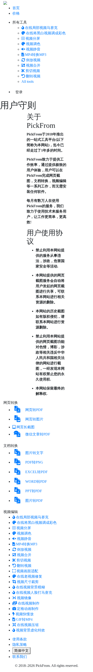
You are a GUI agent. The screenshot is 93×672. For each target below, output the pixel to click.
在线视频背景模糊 (30, 587)
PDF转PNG (34, 462)
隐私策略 (19, 644)
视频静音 (33, 49)
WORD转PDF (36, 481)
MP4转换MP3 (35, 55)
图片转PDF (34, 500)
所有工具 (19, 22)
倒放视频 (33, 60)
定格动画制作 (28, 609)
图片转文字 (34, 453)
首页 (16, 8)
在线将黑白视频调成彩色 (46, 33)
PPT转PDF (33, 491)
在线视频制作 (29, 603)
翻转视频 (33, 76)
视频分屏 (33, 38)
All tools (27, 81)
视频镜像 (24, 598)
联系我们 (19, 657)
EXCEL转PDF (36, 472)
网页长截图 (25, 427)
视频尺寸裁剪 (28, 582)
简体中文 (21, 650)
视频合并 (33, 65)
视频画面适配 (27, 571)
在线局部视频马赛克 (41, 28)
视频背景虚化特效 (30, 630)
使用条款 (19, 639)
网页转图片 (34, 419)
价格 (16, 13)
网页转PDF (34, 410)
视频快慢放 (25, 614)
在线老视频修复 (29, 576)
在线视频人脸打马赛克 (34, 592)
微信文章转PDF (37, 434)
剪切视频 (33, 71)
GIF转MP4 (24, 619)
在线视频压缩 (28, 625)
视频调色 (33, 44)
